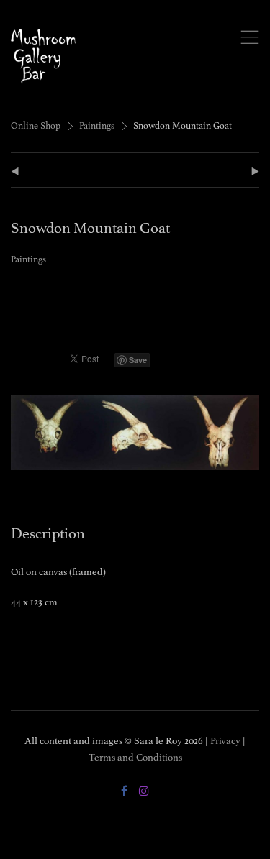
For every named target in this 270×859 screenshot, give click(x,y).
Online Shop (35, 126)
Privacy (225, 740)
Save (138, 359)
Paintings (96, 126)
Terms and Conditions (135, 757)
